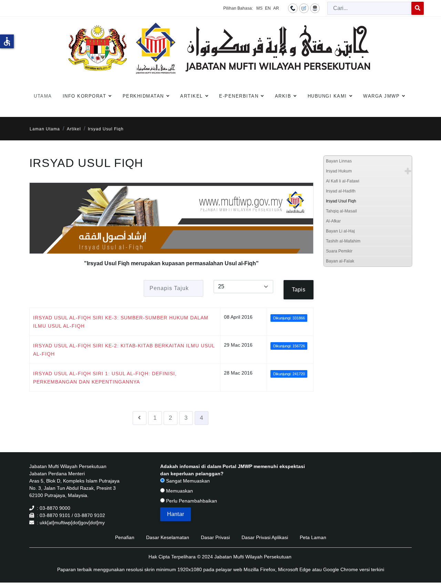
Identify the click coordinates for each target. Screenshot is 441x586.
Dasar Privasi (215, 537)
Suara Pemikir (339, 251)
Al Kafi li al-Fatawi (342, 181)
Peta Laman (313, 537)
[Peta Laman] (314, 8)
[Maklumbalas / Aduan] (303, 8)
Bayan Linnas (339, 161)
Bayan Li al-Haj (340, 231)
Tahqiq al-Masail (341, 211)
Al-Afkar (333, 221)
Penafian (124, 537)
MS (259, 8)
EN (268, 8)
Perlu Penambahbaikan (191, 501)
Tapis (298, 289)
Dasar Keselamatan (167, 537)
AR (276, 8)
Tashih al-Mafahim (343, 241)
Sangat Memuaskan (187, 481)
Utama (43, 96)
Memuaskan (179, 491)
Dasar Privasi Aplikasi (265, 537)
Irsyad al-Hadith (341, 191)
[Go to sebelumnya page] (139, 418)
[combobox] (369, 8)
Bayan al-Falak (340, 261)
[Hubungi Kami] (292, 8)
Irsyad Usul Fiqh (341, 201)
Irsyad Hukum (339, 171)
